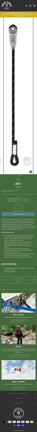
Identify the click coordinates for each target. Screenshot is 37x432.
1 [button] (15, 175)
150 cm (26, 200)
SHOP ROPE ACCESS (18, 320)
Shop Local (18, 387)
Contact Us (18, 403)
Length (18, 196)
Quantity (18, 203)
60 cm (11, 200)
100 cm (18, 200)
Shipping (3, 191)
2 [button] (17, 175)
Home (18, 179)
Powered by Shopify (18, 430)
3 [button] (18, 175)
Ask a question (18, 278)
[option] (18, 14)
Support (18, 398)
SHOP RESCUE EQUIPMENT (18, 355)
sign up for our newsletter (18, 393)
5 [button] (21, 175)
